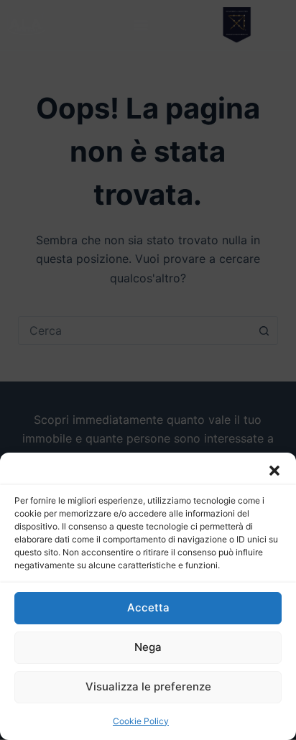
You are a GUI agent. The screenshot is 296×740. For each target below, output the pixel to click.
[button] (274, 470)
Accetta (148, 607)
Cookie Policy (141, 721)
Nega (148, 647)
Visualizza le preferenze (148, 686)
